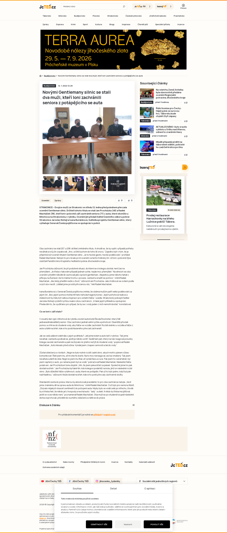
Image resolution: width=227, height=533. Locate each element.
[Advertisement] (24, 75)
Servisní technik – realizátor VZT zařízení (161, 217)
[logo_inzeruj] (164, 6)
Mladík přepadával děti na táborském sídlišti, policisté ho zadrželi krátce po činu (170, 144)
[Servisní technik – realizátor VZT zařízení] (163, 192)
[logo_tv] (142, 6)
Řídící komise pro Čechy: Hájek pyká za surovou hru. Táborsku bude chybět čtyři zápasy (168, 112)
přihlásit (97, 414)
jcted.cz (42, 518)
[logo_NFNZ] (52, 439)
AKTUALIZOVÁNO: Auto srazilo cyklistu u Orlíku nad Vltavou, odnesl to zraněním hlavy (171, 129)
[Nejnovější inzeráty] (185, 167)
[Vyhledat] (124, 6)
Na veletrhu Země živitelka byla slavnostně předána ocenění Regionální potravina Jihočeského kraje (170, 93)
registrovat (109, 414)
